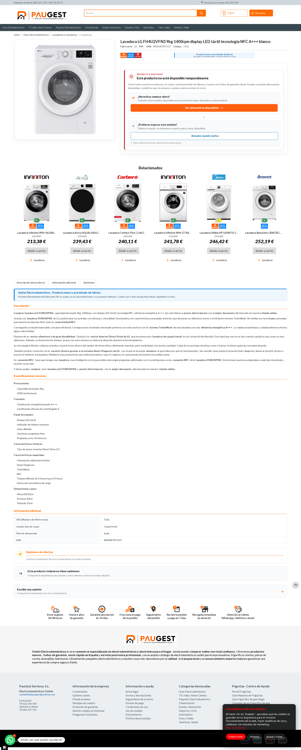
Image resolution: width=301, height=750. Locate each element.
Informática (148, 27)
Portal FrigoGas (241, 691)
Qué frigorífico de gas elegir (248, 699)
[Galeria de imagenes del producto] (65, 89)
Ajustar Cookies (274, 736)
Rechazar (254, 736)
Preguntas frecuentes (85, 714)
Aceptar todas (236, 736)
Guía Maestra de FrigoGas (247, 695)
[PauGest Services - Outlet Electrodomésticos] (42, 11)
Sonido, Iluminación (111, 27)
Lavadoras (86, 34)
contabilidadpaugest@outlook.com (37, 694)
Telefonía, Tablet (181, 27)
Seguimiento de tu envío (139, 699)
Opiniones (89, 282)
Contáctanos (79, 691)
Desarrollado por (28, 741)
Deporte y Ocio (132, 27)
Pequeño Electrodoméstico (68, 27)
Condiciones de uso (137, 706)
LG (135, 46)
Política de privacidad (138, 718)
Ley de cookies (134, 710)
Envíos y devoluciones (138, 695)
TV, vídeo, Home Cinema (40, 27)
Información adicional (64, 282)
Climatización (91, 27)
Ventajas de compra (83, 703)
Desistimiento (134, 714)
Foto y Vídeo (164, 27)
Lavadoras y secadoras (65, 34)
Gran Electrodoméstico (13, 27)
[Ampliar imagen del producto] (64, 89)
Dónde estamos (81, 699)
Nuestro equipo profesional (88, 710)
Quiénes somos (81, 695)
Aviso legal (132, 691)
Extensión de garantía (85, 706)
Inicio (17, 34)
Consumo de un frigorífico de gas (251, 703)
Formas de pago (135, 703)
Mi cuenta (260, 13)
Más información (236, 727)
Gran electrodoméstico (36, 34)
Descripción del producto (31, 282)
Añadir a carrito (37, 250)
